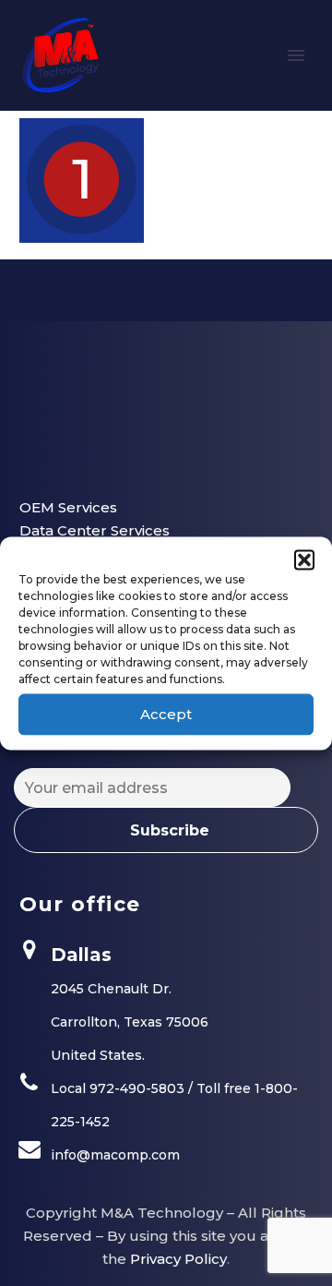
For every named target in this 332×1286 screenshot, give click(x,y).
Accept (166, 714)
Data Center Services (94, 530)
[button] (304, 559)
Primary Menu (296, 55)
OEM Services (68, 507)
